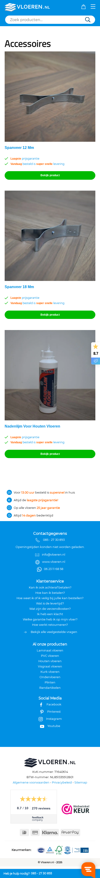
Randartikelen (50, 687)
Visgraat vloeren (50, 666)
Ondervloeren (50, 677)
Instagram (54, 719)
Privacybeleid (62, 782)
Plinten (50, 682)
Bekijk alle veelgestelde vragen (54, 632)
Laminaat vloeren (50, 650)
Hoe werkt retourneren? (50, 624)
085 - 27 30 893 (41, 873)
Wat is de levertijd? (50, 603)
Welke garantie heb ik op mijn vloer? (50, 619)
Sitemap (80, 782)
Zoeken (87, 20)
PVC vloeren (50, 656)
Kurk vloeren (50, 671)
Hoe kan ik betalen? (50, 593)
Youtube (53, 726)
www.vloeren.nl (53, 561)
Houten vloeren (50, 661)
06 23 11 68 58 (53, 569)
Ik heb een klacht (50, 614)
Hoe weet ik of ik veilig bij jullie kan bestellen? (50, 598)
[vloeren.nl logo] (27, 6)
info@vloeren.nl (53, 554)
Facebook (54, 704)
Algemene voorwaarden (31, 782)
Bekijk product (50, 175)
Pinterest (54, 711)
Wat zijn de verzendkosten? (50, 609)
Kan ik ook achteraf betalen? (50, 587)
